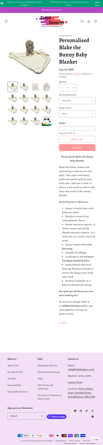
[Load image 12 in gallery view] (47, 110)
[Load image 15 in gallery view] (35, 121)
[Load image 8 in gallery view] (47, 98)
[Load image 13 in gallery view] (12, 121)
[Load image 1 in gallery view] (12, 87)
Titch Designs (32, 441)
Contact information (87, 443)
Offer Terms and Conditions (45, 387)
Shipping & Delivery (47, 365)
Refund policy (61, 441)
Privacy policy (74, 441)
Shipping (77, 74)
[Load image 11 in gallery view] (35, 110)
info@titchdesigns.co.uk (81, 369)
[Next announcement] (97, 10)
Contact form (75, 382)
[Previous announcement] (5, 10)
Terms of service (89, 441)
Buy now (77, 147)
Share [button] (64, 323)
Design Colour (65, 107)
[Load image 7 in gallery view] (35, 98)
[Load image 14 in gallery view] (24, 121)
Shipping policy (70, 443)
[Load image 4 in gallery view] (47, 87)
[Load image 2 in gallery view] (24, 87)
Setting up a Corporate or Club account (50, 397)
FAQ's (40, 378)
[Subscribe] (41, 416)
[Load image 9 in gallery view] (12, 110)
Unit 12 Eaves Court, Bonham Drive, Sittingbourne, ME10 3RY (81, 392)
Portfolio (12, 378)
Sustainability (14, 385)
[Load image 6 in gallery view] (24, 98)
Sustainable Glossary (18, 391)
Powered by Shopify (45, 441)
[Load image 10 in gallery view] (24, 110)
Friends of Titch (15, 372)
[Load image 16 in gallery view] (47, 121)
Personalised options (68, 94)
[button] (6, 21)
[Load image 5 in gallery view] (12, 98)
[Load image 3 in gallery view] (35, 87)
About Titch (13, 365)
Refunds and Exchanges (49, 372)
